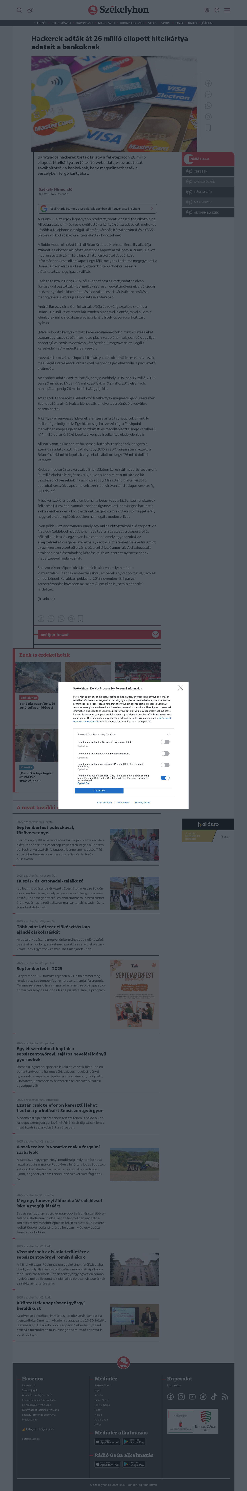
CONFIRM (99, 790)
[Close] (181, 689)
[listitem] (123, 734)
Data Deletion (104, 802)
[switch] (165, 742)
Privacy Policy (142, 802)
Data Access (123, 802)
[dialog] (123, 745)
